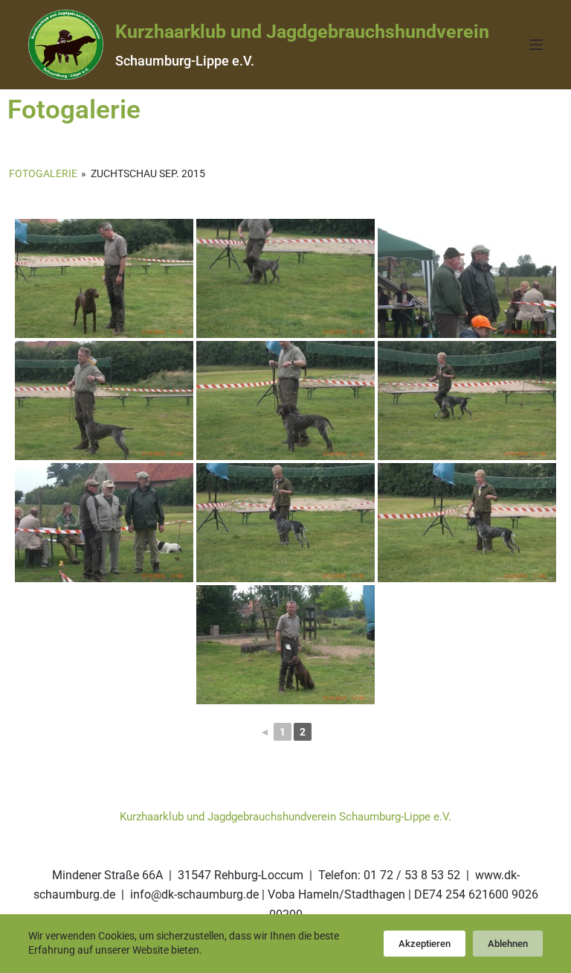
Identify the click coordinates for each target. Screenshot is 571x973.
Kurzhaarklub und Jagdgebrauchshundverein (302, 31)
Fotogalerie (43, 173)
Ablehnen (508, 943)
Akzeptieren (425, 943)
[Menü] (536, 44)
